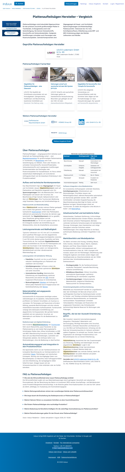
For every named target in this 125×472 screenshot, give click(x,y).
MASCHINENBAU (16, 8)
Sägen (33, 354)
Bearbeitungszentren (30, 158)
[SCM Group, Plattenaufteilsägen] (55, 132)
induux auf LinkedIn (69, 452)
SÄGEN (38, 8)
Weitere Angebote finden (62, 141)
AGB (58, 457)
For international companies (69, 443)
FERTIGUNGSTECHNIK (29, 8)
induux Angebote (95, 4)
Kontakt (105, 4)
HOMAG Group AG (65, 122)
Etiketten (43, 282)
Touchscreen (55, 325)
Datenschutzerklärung (69, 457)
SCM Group (63, 133)
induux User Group (55, 452)
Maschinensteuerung (40, 325)
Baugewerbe (40, 160)
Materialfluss (75, 209)
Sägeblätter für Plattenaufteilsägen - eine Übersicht (33, 86)
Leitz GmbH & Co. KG (93, 122)
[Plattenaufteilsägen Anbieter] (51, 56)
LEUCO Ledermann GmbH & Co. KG (86, 359)
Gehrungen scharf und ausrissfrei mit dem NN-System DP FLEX (62, 86)
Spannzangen (36, 212)
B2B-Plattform (6, 8)
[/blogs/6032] (89, 74)
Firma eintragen (71, 4)
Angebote (49, 443)
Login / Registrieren (117, 4)
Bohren (45, 287)
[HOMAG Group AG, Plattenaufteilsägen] (55, 122)
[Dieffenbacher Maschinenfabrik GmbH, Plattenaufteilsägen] (26, 121)
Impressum (52, 457)
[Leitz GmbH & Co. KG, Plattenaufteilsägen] (82, 122)
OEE (46, 278)
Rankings (83, 4)
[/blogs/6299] (62, 74)
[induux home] (7, 3)
